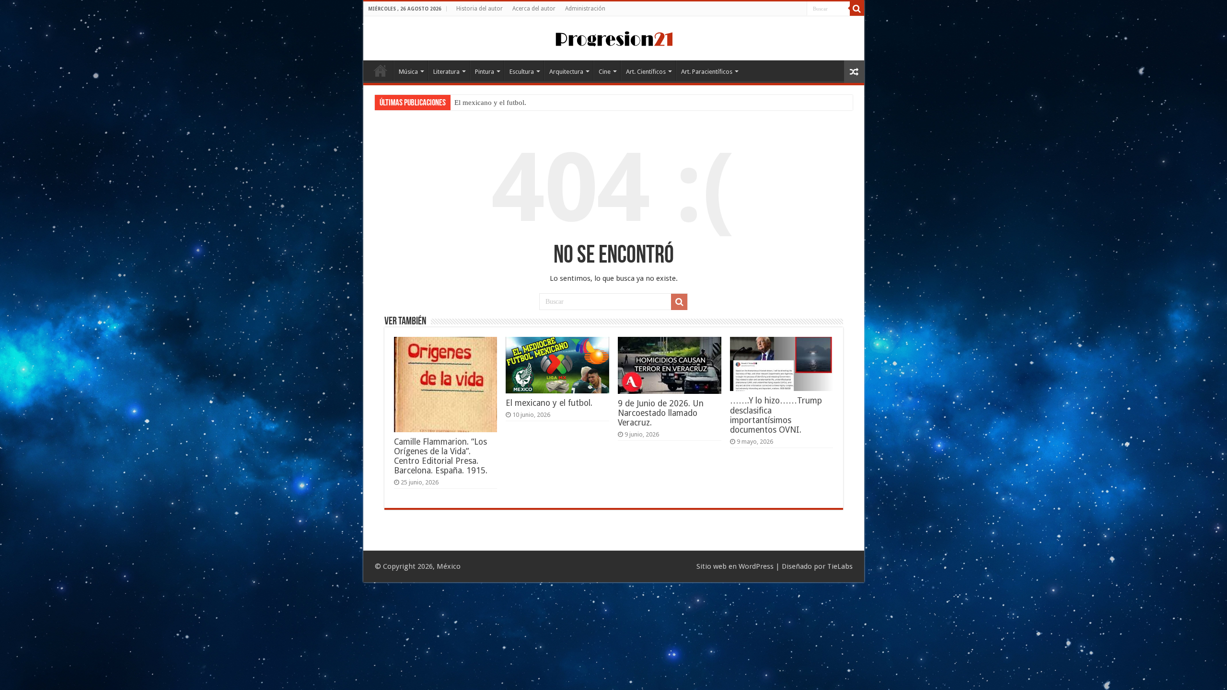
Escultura (521, 71)
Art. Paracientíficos (706, 71)
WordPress (756, 566)
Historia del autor (479, 8)
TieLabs (840, 566)
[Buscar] (857, 8)
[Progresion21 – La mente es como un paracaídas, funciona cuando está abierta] (613, 37)
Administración (585, 8)
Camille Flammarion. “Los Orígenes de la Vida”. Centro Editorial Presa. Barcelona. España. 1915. (440, 456)
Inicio (380, 70)
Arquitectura (566, 71)
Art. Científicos (646, 71)
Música (408, 71)
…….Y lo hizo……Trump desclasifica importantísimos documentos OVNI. (776, 415)
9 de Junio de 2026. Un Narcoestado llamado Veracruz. (661, 413)
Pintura (484, 71)
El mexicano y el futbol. (490, 102)
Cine (605, 71)
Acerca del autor (534, 8)
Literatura (446, 71)
